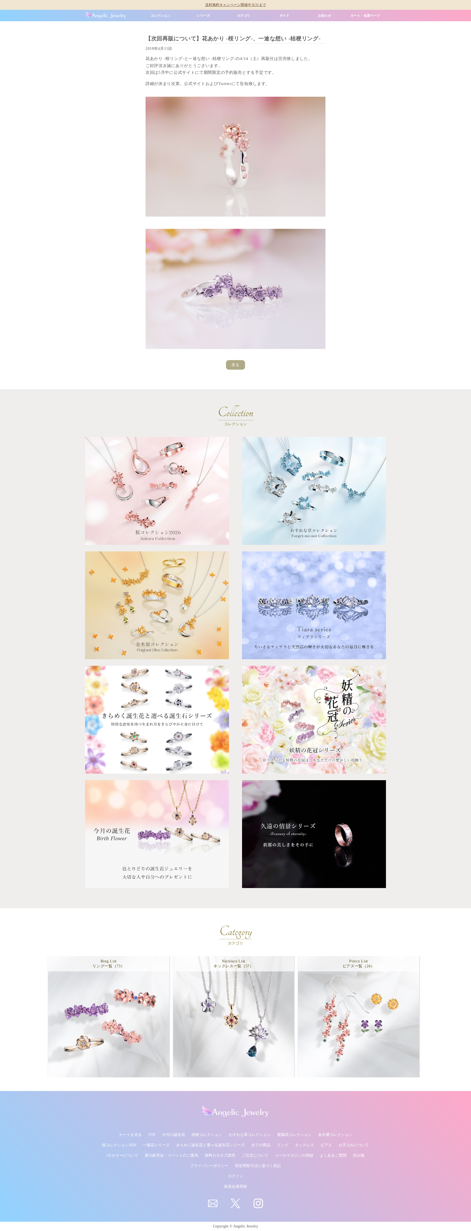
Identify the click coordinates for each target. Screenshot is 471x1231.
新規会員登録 (235, 1186)
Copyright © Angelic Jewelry (235, 1226)
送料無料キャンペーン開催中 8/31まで (235, 5)
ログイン (235, 1176)
